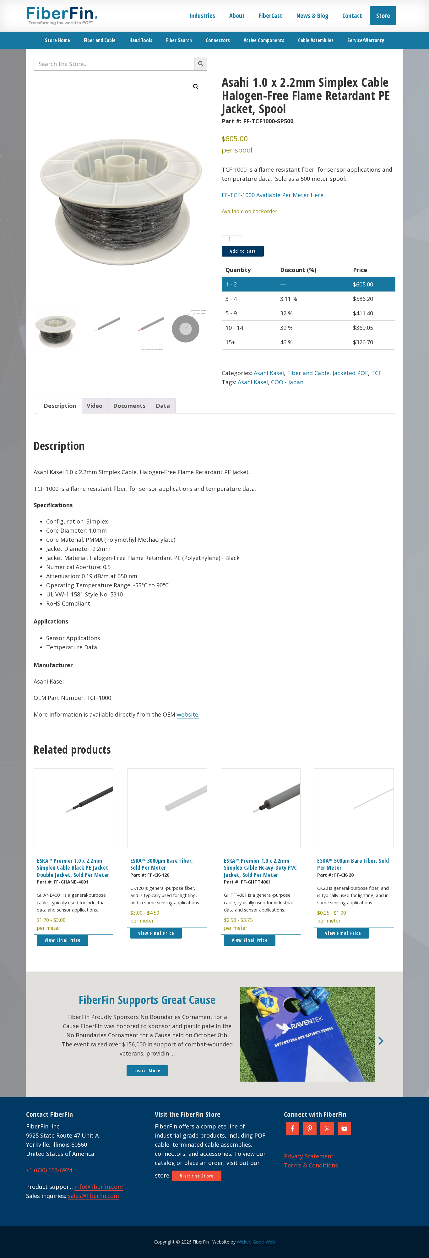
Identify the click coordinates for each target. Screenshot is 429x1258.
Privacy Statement (309, 1156)
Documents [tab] (129, 405)
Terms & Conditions (311, 1165)
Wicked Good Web (256, 1242)
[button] (196, 86)
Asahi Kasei (269, 373)
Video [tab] (95, 405)
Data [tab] (163, 405)
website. (188, 714)
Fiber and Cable (308, 373)
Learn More (147, 1070)
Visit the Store (197, 1176)
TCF (376, 373)
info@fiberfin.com (98, 1186)
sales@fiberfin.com (93, 1196)
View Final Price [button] (62, 940)
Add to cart (243, 251)
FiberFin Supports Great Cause (147, 999)
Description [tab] (60, 405)
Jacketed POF (350, 373)
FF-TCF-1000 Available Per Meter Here (272, 195)
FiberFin (61, 15)
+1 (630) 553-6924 (49, 1170)
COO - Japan (287, 382)
